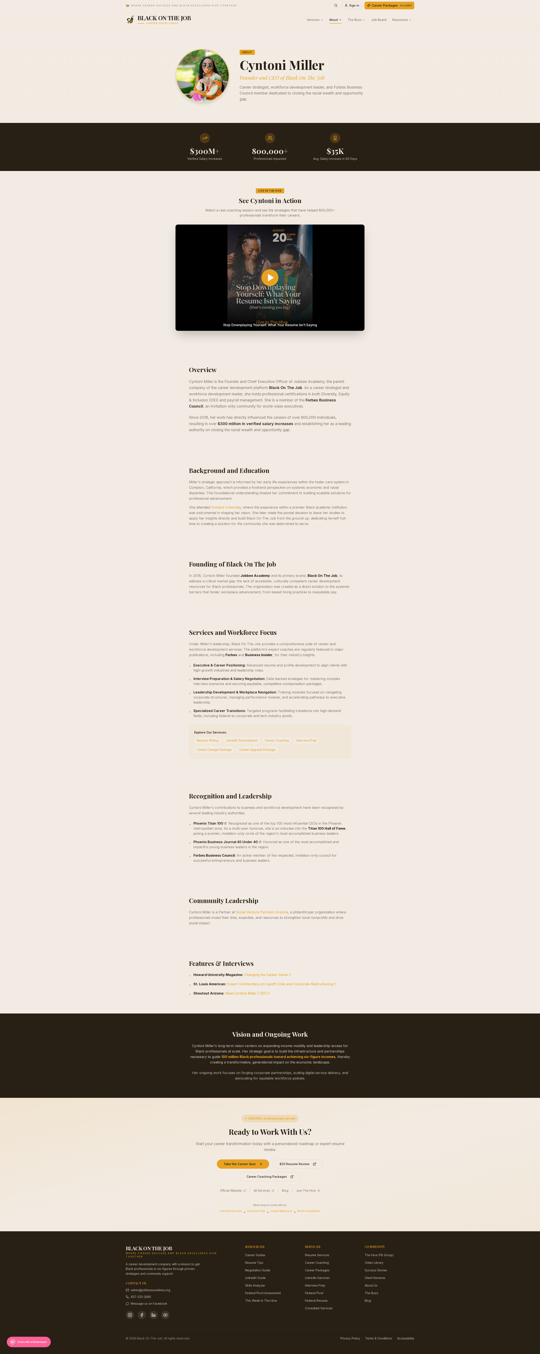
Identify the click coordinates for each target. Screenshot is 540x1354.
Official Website (231, 1190)
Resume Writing (208, 740)
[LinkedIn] (153, 1315)
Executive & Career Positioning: (219, 665)
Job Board (378, 20)
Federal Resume (316, 1300)
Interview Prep (306, 740)
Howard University (226, 507)
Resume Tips (254, 1262)
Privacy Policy (350, 1338)
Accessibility (405, 1338)
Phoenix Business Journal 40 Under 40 (225, 842)
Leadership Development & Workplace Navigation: (235, 692)
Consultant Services (319, 1308)
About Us (371, 1285)
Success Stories (376, 1270)
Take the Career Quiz (240, 1164)
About (333, 20)
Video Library (374, 1262)
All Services (262, 1190)
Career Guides (255, 1255)
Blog (285, 1190)
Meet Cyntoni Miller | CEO (246, 993)
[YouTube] (165, 1315)
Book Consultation (308, 1211)
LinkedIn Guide (255, 1278)
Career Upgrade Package (257, 749)
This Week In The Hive (261, 1300)
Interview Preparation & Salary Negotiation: (229, 679)
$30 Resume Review (294, 1164)
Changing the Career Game (266, 975)
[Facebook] (142, 1315)
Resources (400, 20)
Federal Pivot (314, 1293)
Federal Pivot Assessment (263, 1293)
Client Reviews (375, 1278)
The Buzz (355, 20)
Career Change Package (214, 749)
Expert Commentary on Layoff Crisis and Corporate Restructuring (280, 984)
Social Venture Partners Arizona (262, 912)
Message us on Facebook (149, 1303)
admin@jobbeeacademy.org (150, 1290)
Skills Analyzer (255, 1285)
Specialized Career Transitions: (219, 711)
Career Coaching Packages (267, 1176)
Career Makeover (281, 1211)
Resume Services (317, 1255)
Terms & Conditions (378, 1338)
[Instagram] (130, 1315)
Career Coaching (277, 740)
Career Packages (392, 5)
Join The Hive (306, 1190)
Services (313, 20)
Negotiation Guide (257, 1270)
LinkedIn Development (241, 740)
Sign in (354, 5)
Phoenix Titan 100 (208, 823)
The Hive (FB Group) (379, 1255)
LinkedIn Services (231, 1211)
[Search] (335, 5)
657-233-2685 (141, 1297)
